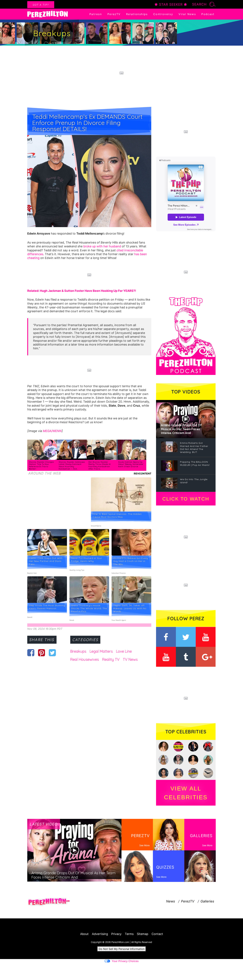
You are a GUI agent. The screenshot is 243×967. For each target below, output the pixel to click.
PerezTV (114, 14)
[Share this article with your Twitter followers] (52, 653)
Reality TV (111, 659)
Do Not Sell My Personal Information (121, 949)
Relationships (137, 14)
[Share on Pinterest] (41, 653)
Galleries (207, 901)
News (170, 901)
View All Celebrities (186, 792)
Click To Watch (185, 498)
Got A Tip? (41, 4)
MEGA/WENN (52, 431)
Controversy (163, 14)
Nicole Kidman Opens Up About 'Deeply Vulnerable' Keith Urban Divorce (131, 464)
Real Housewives (84, 659)
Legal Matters (101, 651)
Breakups (78, 651)
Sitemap (142, 934)
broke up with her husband (102, 246)
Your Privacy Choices (125, 961)
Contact (157, 934)
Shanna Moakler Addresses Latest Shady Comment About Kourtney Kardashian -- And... (72, 465)
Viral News (187, 14)
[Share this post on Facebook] (30, 653)
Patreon (95, 14)
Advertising (100, 934)
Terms (129, 934)
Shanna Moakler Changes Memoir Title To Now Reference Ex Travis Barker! (41, 465)
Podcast (207, 14)
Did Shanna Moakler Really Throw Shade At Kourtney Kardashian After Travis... (99, 465)
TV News (130, 659)
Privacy (116, 934)
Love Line (124, 651)
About (84, 934)
